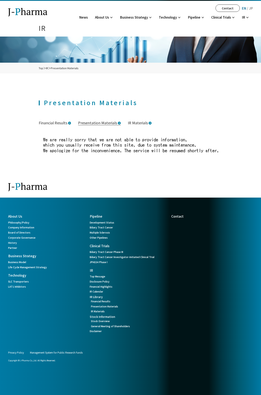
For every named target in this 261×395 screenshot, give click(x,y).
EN (244, 8)
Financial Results (53, 122)
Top (41, 68)
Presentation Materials (65, 68)
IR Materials (138, 122)
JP (251, 8)
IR (47, 68)
